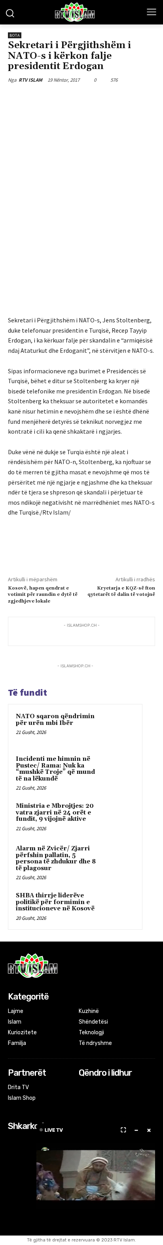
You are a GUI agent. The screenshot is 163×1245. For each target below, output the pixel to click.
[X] (59, 98)
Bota (14, 35)
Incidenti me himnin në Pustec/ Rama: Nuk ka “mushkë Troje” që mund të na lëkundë (55, 769)
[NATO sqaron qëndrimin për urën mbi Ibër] (119, 727)
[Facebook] (41, 98)
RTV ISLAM (30, 80)
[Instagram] (94, 1088)
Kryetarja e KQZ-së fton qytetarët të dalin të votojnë (121, 591)
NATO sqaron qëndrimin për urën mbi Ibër (55, 720)
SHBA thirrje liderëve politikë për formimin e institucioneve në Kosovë (55, 902)
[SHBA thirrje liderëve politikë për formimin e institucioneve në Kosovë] (119, 906)
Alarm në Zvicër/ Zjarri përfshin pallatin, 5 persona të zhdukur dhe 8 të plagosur (56, 858)
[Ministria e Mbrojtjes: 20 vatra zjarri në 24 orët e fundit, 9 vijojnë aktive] (119, 816)
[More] (114, 98)
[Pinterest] (77, 98)
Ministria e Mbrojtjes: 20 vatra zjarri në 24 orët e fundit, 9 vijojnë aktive (55, 812)
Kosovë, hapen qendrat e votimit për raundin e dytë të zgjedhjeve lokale (43, 594)
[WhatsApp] (95, 98)
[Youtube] (115, 1088)
